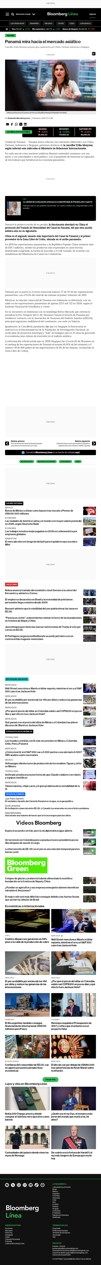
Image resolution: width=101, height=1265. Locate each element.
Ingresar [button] (92, 14)
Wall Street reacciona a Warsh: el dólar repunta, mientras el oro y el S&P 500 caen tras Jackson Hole (72, 942)
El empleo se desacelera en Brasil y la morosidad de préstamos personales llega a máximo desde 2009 (39, 601)
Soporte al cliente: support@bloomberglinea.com (70, 1253)
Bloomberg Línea (26, 461)
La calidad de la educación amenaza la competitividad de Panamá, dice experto (57, 202)
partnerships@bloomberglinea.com (65, 1248)
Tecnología (56, 1235)
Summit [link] (61, 23)
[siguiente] (94, 443)
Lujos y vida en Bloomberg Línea (26, 1084)
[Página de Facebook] (7, 1185)
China (78, 461)
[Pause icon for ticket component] (6, 29)
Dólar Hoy (8, 1233)
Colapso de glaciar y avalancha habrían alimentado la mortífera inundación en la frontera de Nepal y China (38, 880)
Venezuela (56, 1198)
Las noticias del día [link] (17, 23)
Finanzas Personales (12, 1239)
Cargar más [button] (50, 1079)
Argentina (55, 1194)
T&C (54, 1237)
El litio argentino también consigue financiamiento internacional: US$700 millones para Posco (25, 1026)
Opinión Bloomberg (15, 794)
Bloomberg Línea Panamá (46, 461)
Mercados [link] (48, 23)
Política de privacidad (60, 1231)
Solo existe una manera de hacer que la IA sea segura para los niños (38, 815)
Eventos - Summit (58, 1246)
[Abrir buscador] (12, 14)
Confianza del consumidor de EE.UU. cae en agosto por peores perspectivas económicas (27, 1067)
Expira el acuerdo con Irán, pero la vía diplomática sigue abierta (38, 830)
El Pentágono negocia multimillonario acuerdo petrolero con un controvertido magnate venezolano (39, 638)
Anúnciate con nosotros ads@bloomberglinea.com (70, 1250)
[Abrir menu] (7, 14)
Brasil (54, 1189)
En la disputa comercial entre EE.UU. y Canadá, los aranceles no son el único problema (47, 808)
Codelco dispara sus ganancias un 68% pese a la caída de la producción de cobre (27, 940)
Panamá (10, 36)
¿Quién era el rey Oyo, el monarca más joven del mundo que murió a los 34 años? (72, 1116)
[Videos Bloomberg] (50, 823)
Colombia (56, 1196)
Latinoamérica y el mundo (61, 1187)
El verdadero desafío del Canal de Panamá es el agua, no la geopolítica (39, 801)
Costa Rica (56, 1211)
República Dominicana (60, 1215)
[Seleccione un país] (33, 14)
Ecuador (55, 1204)
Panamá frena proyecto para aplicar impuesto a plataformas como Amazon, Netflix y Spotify (73, 444)
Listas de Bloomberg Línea (14, 1243)
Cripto (7, 1237)
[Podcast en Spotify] (42, 1185)
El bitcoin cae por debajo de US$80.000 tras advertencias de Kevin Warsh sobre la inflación (72, 1067)
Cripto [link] (72, 23)
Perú (54, 1202)
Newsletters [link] (34, 23)
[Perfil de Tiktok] (37, 1185)
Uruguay (55, 1209)
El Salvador (56, 1213)
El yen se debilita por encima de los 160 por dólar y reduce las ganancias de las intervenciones (26, 984)
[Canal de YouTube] (19, 1185)
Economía (8, 1228)
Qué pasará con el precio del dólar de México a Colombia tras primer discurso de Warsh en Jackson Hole (41, 724)
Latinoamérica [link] (85, 23)
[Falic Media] (92, 18)
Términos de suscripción (61, 1233)
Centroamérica (65, 461)
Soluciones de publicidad (61, 1255)
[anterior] (7, 443)
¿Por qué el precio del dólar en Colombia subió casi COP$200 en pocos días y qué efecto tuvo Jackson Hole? (43, 713)
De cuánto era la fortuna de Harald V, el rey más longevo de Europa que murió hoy (72, 1155)
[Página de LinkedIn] (31, 1185)
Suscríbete (56, 1228)
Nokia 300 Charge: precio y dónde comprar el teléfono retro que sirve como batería (27, 1116)
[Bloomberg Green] (50, 865)
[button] (93, 53)
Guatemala (56, 1217)
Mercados (9, 1231)
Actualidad (9, 1235)
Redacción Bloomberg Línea (19, 118)
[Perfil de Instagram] (25, 1185)
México (55, 1191)
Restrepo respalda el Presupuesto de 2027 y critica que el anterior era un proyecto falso (71, 1026)
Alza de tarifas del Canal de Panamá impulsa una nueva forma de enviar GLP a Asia (26, 444)
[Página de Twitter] (13, 1185)
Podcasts (8, 1241)
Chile (54, 1200)
